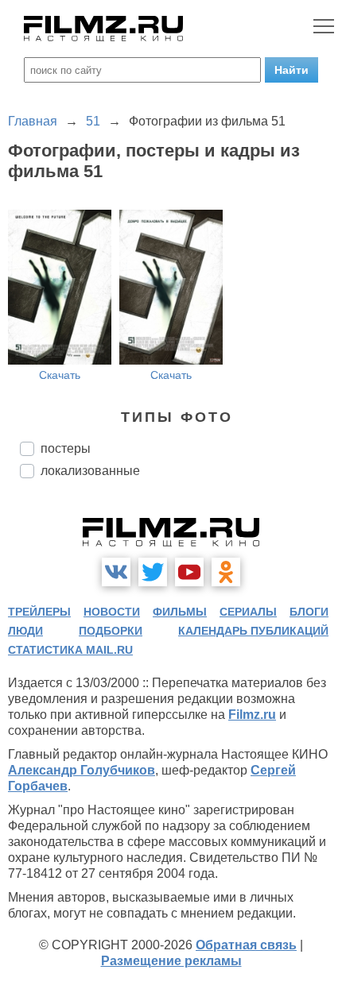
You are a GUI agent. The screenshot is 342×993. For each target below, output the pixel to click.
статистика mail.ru (70, 649)
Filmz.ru (252, 714)
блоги (309, 611)
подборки (110, 630)
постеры (66, 448)
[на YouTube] (189, 572)
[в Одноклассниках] (226, 572)
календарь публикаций (253, 630)
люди (25, 630)
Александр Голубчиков (81, 770)
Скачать (59, 375)
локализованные (90, 470)
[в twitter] (152, 572)
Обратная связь (246, 945)
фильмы (180, 611)
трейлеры (39, 611)
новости (112, 611)
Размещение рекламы (171, 961)
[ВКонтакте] (116, 572)
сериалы (248, 611)
